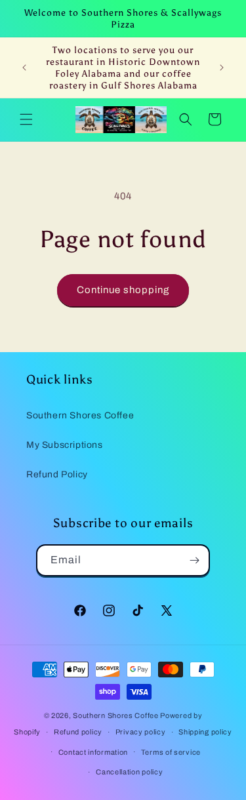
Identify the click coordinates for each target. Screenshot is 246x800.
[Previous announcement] (24, 67)
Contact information (93, 752)
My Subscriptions (64, 445)
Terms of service (171, 752)
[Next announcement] (221, 67)
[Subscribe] (194, 560)
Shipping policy (205, 732)
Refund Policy (57, 474)
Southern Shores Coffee (80, 415)
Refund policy (78, 732)
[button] (26, 119)
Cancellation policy (129, 772)
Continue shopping (123, 290)
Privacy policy (140, 732)
